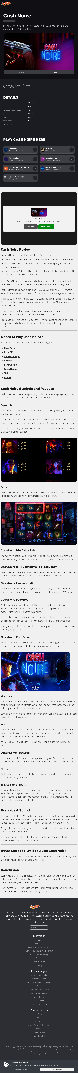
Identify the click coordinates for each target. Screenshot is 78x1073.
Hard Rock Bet (39, 1036)
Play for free (31, 227)
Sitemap (39, 965)
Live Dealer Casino (39, 993)
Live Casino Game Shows (39, 989)
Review (27, 86)
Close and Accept (57, 1069)
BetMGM (39, 1021)
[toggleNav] (74, 4)
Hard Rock (9, 348)
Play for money (46, 227)
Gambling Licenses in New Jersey (39, 951)
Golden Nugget (39, 1032)
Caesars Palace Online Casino (39, 1025)
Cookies (39, 958)
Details (7, 86)
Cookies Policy (53, 1065)
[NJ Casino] (10, 4)
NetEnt (12, 21)
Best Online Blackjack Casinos (39, 982)
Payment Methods (39, 975)
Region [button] (34, 927)
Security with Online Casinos (39, 947)
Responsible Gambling (39, 954)
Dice (39, 986)
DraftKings (39, 1028)
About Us (39, 943)
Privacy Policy (39, 962)
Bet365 (39, 1017)
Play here (17, 86)
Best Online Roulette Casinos (39, 1004)
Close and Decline (21, 1069)
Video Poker (39, 997)
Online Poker (39, 1000)
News (39, 940)
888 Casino (39, 1014)
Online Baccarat (39, 978)
